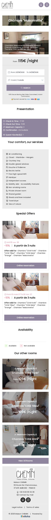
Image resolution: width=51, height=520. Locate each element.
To (28, 72)
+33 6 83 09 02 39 (27, 492)
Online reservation (25, 265)
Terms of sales (32, 507)
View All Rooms (25, 460)
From (13, 72)
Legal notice (17, 507)
